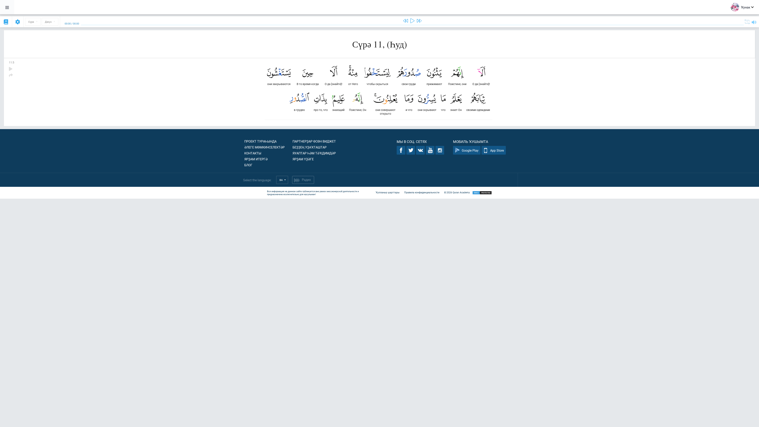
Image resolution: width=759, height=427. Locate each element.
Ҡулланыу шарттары (387, 192)
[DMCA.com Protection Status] (482, 193)
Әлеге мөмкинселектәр (264, 147)
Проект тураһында (260, 141)
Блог (248, 165)
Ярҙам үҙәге (303, 159)
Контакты (252, 153)
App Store (497, 150)
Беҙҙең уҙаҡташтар (310, 147)
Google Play (470, 150)
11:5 (11, 62)
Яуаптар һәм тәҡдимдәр (314, 153)
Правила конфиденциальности (421, 192)
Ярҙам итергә (256, 159)
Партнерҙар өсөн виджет (314, 141)
